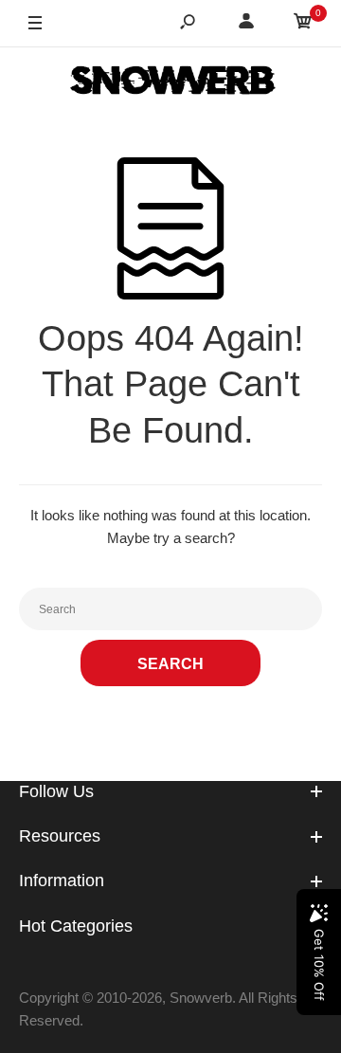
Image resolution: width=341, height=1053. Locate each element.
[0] (303, 24)
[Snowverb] (170, 83)
